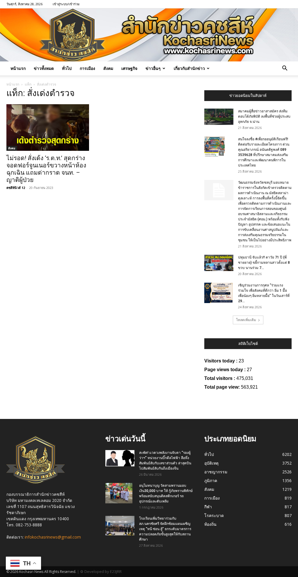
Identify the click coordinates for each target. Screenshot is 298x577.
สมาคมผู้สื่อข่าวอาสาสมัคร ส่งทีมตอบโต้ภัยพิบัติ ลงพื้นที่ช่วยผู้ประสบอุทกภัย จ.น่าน (264, 116)
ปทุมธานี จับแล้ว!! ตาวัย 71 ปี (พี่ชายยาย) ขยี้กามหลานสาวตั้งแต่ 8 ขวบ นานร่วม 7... (264, 262)
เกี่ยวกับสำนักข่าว (189, 68)
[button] (285, 69)
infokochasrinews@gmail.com (53, 537)
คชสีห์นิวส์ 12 (15, 187)
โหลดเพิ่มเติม (246, 319)
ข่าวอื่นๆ (153, 68)
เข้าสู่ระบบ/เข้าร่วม (66, 4)
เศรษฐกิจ (129, 68)
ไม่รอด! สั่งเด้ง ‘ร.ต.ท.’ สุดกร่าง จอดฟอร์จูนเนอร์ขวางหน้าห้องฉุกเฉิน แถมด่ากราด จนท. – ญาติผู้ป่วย (46, 169)
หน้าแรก (18, 68)
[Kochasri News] (149, 34)
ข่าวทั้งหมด (44, 68)
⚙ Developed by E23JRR (101, 571)
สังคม (108, 68)
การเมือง (87, 68)
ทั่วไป (67, 68)
